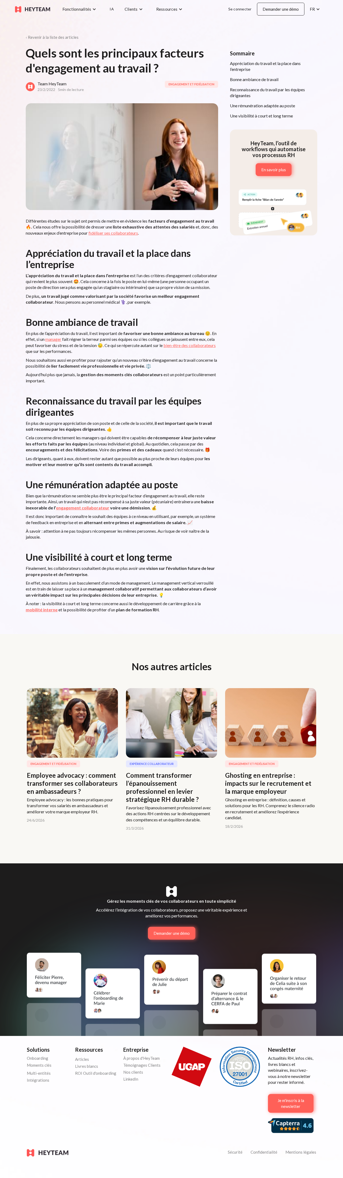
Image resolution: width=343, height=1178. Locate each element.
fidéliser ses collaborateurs (113, 232)
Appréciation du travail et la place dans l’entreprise (265, 66)
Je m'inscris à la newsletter (291, 1103)
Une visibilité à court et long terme (261, 115)
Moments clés (39, 1065)
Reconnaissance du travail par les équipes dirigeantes (267, 92)
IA (112, 9)
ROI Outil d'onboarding (95, 1073)
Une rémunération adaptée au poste (262, 105)
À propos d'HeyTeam (141, 1058)
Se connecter (240, 9)
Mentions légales (300, 1152)
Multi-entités (39, 1073)
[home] (32, 9)
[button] (81, 9)
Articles (82, 1059)
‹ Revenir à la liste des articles (52, 37)
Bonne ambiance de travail (254, 79)
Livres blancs (86, 1066)
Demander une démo (281, 9)
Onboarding (37, 1058)
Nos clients (133, 1072)
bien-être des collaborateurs (189, 345)
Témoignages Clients (142, 1065)
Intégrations (38, 1080)
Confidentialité (264, 1152)
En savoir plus (273, 169)
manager (53, 339)
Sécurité (235, 1152)
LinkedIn (130, 1079)
